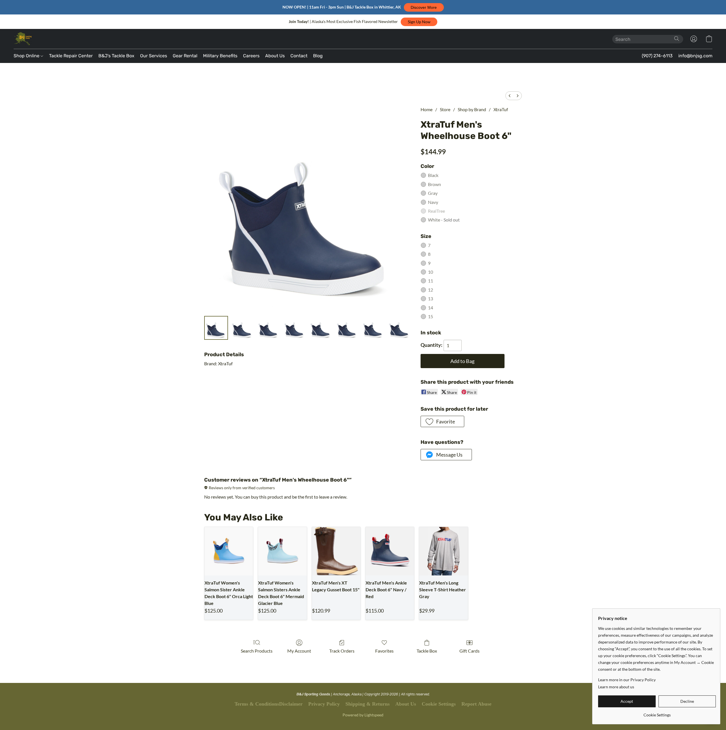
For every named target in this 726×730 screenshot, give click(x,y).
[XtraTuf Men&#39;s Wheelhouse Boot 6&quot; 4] (321, 328)
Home (426, 109)
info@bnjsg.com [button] (695, 55)
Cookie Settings (439, 704)
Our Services (153, 55)
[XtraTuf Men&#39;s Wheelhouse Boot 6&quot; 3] (295, 328)
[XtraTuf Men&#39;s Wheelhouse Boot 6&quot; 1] (242, 328)
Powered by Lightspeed (363, 714)
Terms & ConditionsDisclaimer (269, 704)
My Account (299, 650)
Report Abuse (476, 704)
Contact (298, 55)
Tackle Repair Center (71, 55)
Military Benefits (220, 55)
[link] (657, 712)
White (444, 219)
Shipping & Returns (367, 704)
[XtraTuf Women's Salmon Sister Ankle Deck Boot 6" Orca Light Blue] (228, 551)
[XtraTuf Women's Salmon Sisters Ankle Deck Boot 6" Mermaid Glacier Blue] (282, 551)
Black (433, 175)
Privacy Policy (324, 704)
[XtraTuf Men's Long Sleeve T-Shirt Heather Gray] (443, 551)
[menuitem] (510, 96)
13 (430, 298)
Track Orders (341, 650)
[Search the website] (676, 39)
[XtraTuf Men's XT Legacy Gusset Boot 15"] (336, 551)
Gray (433, 193)
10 (430, 272)
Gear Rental (185, 55)
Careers (251, 55)
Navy (433, 202)
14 (430, 307)
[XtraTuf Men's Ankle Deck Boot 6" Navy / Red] (390, 551)
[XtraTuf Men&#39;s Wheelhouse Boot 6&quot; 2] (268, 328)
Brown (434, 184)
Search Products (257, 650)
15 (430, 316)
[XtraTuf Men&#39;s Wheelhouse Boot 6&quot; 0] (216, 328)
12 (430, 289)
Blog (318, 55)
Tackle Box (427, 650)
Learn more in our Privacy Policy (627, 679)
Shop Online (27, 55)
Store (445, 109)
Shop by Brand (472, 109)
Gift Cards (469, 650)
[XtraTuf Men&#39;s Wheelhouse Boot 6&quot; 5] (347, 328)
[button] (424, 7)
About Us (275, 55)
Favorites (384, 650)
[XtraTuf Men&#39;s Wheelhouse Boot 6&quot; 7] (399, 328)
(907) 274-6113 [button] (657, 55)
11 (430, 280)
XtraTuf (500, 109)
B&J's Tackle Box (116, 55)
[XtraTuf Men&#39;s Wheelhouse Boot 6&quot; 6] (373, 328)
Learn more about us (616, 686)
